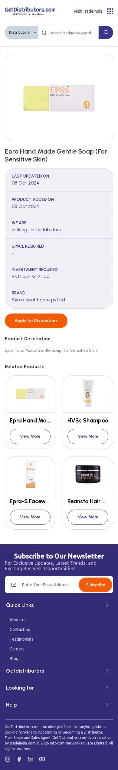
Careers (17, 648)
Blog (14, 658)
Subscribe (95, 584)
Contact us (20, 629)
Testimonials (22, 639)
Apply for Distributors (36, 320)
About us (18, 619)
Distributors (19, 32)
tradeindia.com (23, 743)
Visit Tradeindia (88, 11)
